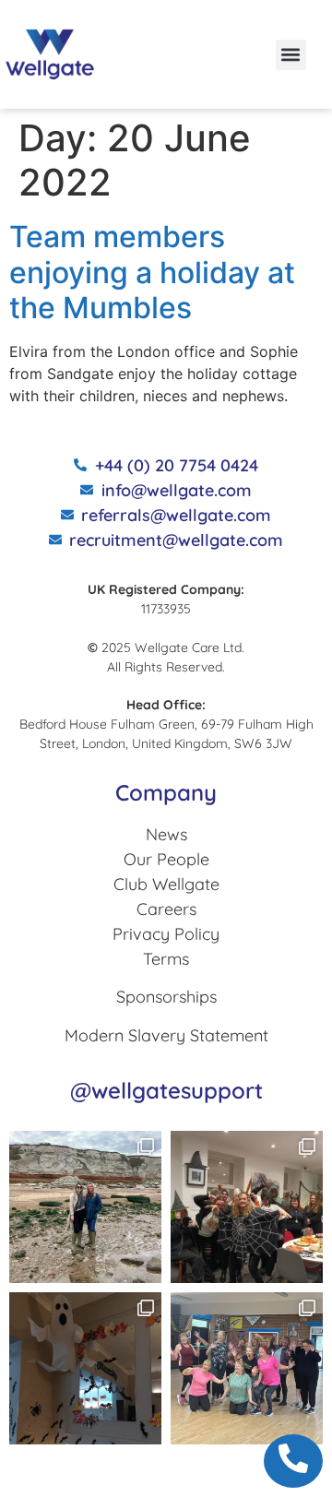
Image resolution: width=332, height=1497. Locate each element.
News (166, 834)
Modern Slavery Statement (166, 1035)
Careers (166, 909)
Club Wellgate (166, 884)
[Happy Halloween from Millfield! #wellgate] (85, 1368)
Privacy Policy (166, 934)
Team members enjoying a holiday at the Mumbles (152, 272)
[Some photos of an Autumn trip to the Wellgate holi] (85, 1207)
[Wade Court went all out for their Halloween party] (247, 1207)
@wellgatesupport (166, 1090)
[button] (291, 55)
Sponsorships (166, 996)
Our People (166, 859)
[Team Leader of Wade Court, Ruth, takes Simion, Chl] (247, 1368)
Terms (166, 958)
